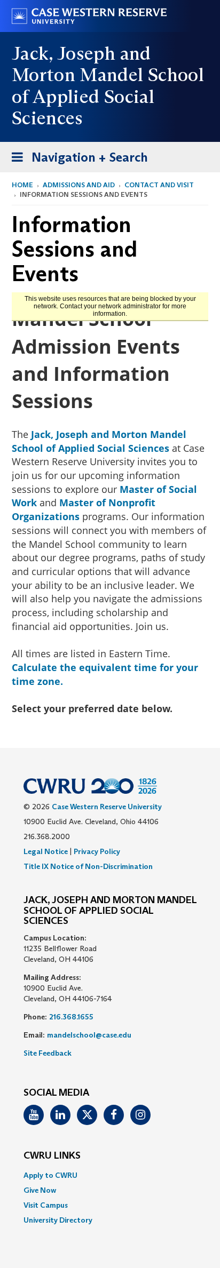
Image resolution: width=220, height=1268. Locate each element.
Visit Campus (45, 1205)
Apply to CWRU (50, 1175)
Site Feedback (47, 1053)
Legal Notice (45, 851)
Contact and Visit (159, 185)
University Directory (57, 1220)
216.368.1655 (71, 1017)
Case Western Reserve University (107, 806)
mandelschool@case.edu (89, 1035)
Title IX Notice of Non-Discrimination (88, 866)
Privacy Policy (97, 851)
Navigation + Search (76, 160)
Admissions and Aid (79, 185)
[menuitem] (110, 1175)
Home (22, 185)
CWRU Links (52, 1156)
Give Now (39, 1190)
